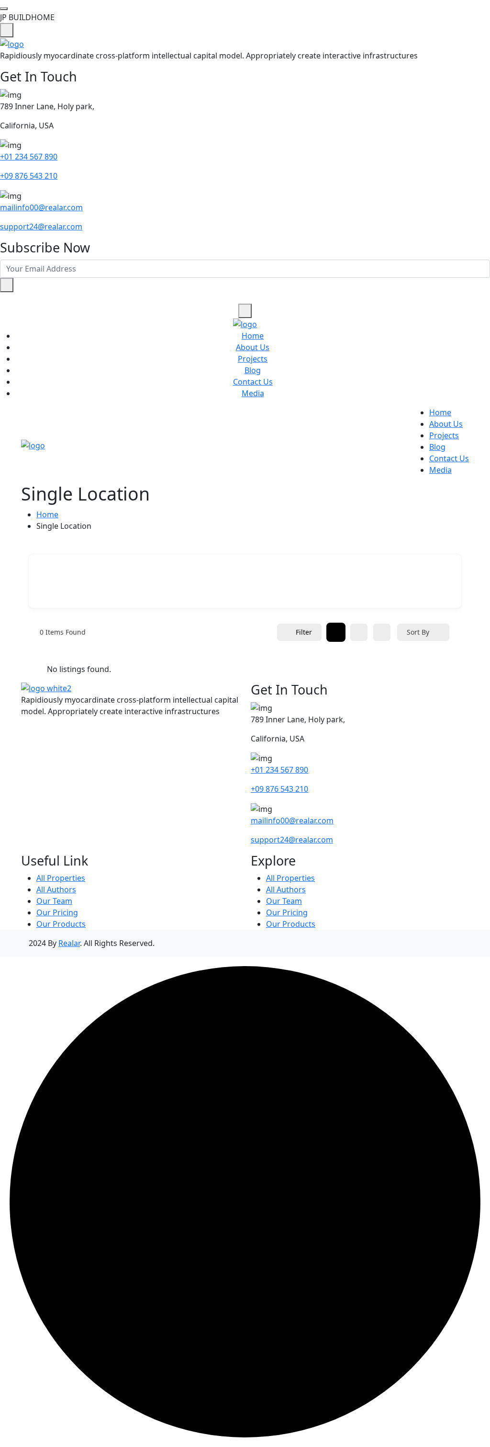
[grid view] (335, 632)
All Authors (56, 889)
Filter (304, 632)
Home (253, 335)
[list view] (358, 632)
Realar (69, 943)
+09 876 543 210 (28, 176)
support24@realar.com (41, 226)
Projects (252, 358)
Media (253, 393)
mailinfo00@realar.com (41, 207)
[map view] (381, 632)
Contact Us (253, 381)
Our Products (61, 924)
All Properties (60, 878)
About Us (252, 347)
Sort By (418, 632)
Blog (253, 370)
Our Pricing (57, 912)
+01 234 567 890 (28, 156)
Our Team (54, 901)
